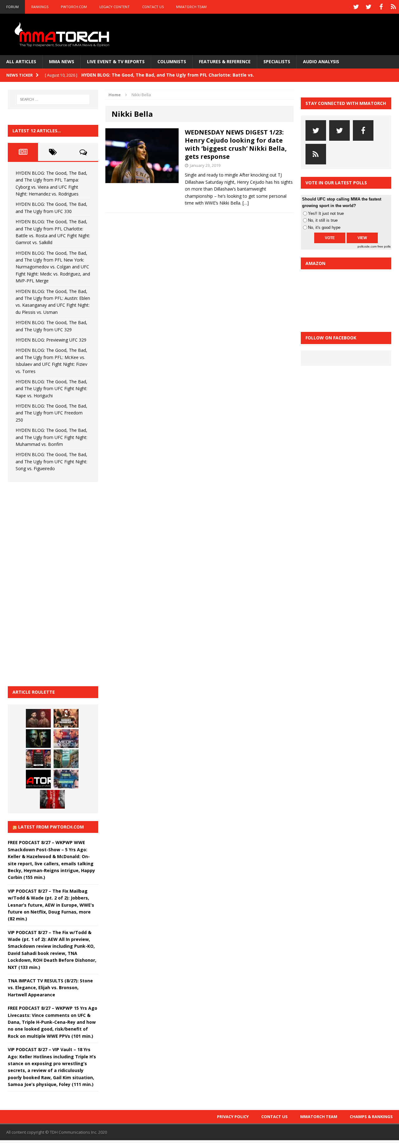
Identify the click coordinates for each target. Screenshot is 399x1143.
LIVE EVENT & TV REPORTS (116, 61)
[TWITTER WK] (368, 7)
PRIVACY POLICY (233, 1116)
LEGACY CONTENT (114, 6)
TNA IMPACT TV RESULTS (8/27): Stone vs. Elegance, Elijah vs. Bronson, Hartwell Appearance (50, 988)
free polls (384, 246)
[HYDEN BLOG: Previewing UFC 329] (38, 779)
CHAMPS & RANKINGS (371, 1116)
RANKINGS (39, 6)
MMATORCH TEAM (191, 6)
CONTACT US (153, 6)
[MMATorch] (63, 34)
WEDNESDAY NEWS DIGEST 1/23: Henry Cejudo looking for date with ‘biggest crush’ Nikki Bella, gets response (236, 144)
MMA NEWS (61, 61)
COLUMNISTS (171, 61)
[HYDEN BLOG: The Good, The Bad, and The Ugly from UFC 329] (66, 758)
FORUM (12, 6)
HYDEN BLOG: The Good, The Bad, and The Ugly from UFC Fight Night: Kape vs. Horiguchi (51, 389)
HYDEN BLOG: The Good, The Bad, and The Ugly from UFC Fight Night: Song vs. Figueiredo (51, 461)
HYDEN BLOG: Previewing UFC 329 (51, 340)
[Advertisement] (54, 583)
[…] (246, 203)
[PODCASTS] (393, 7)
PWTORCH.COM (74, 6)
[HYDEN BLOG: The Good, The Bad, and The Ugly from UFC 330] (66, 718)
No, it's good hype (324, 227)
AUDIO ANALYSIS (321, 61)
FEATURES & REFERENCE (225, 61)
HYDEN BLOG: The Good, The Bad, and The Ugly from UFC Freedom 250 (51, 413)
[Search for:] (53, 99)
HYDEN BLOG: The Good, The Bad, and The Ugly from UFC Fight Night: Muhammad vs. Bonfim (51, 437)
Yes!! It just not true (326, 213)
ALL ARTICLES (21, 61)
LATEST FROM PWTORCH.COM (51, 827)
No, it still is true (323, 220)
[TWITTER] (356, 7)
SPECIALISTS (276, 61)
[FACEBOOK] (381, 7)
